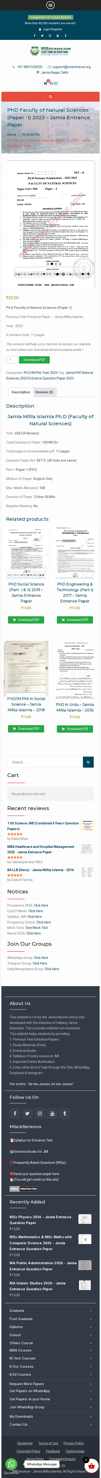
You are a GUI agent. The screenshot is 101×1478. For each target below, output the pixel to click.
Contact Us (18, 1424)
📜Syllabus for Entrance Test (31, 1140)
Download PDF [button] (28, 620)
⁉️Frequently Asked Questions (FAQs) (38, 1162)
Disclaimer (25, 1443)
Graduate (17, 1311)
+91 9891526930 (29, 67)
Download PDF (34, 360)
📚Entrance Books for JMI (29, 1151)
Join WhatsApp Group (27, 1407)
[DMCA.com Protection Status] (24, 1189)
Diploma (16, 1327)
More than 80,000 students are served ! (50, 23)
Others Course (21, 1343)
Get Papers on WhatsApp (30, 1391)
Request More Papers (27, 1384)
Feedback (53, 1451)
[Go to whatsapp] (11, 1464)
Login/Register (52, 29)
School (15, 1335)
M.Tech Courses (22, 1358)
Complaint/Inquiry (62, 1459)
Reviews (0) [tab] (44, 392)
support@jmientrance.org (72, 67)
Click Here (41, 905)
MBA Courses (20, 1350)
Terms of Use (48, 1443)
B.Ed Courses (20, 1374)
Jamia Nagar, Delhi (54, 72)
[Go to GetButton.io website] (11, 1473)
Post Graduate (21, 1319)
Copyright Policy (28, 1451)
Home (11, 135)
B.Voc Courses (22, 1366)
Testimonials (75, 1451)
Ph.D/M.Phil (30, 135)
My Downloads (21, 1416)
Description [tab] (21, 392)
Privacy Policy (74, 1443)
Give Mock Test (37, 928)
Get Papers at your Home (30, 1399)
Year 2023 (50, 373)
